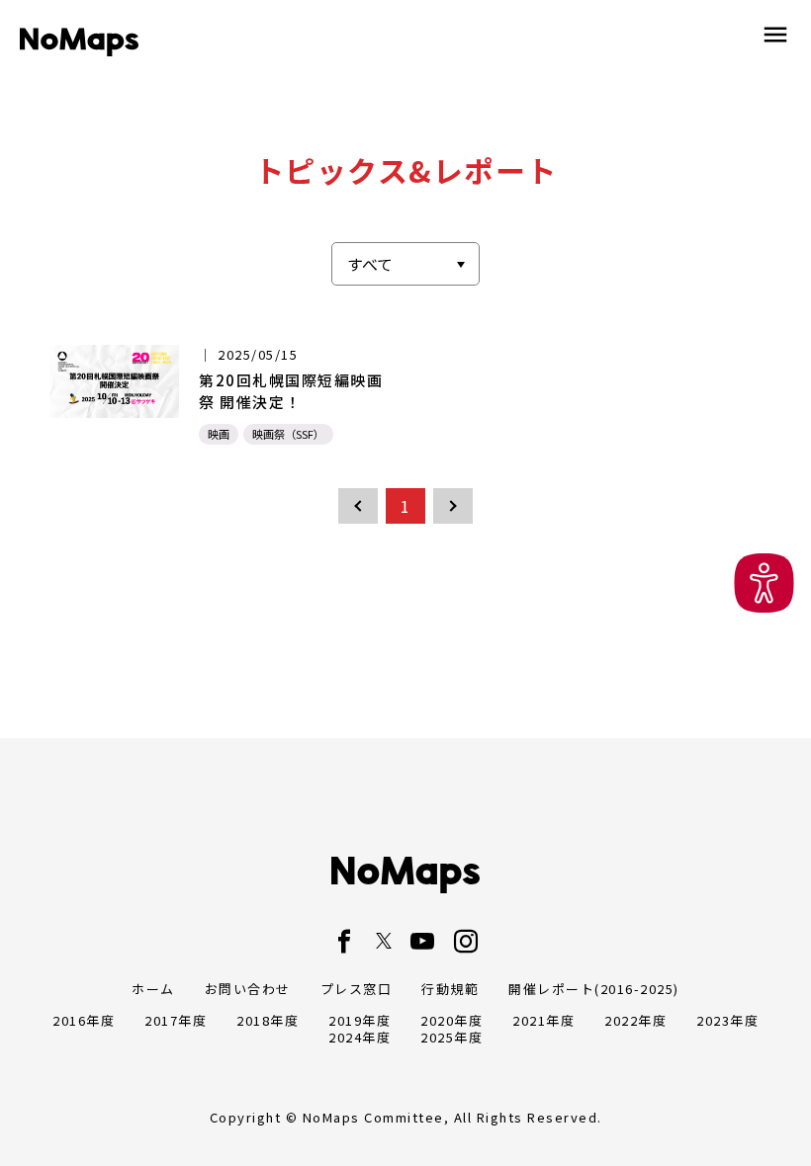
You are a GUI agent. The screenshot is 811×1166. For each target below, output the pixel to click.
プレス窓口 (356, 988)
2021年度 (543, 1020)
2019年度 (359, 1020)
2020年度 (451, 1020)
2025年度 (451, 1037)
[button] (764, 583)
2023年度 (727, 1020)
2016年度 (83, 1020)
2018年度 (267, 1020)
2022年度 (635, 1020)
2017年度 (175, 1020)
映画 (218, 434)
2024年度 (359, 1037)
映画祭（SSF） (288, 434)
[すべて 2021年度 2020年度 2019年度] (405, 264)
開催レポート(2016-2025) (593, 988)
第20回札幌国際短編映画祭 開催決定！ (291, 391)
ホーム (153, 988)
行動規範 (450, 988)
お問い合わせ (248, 988)
